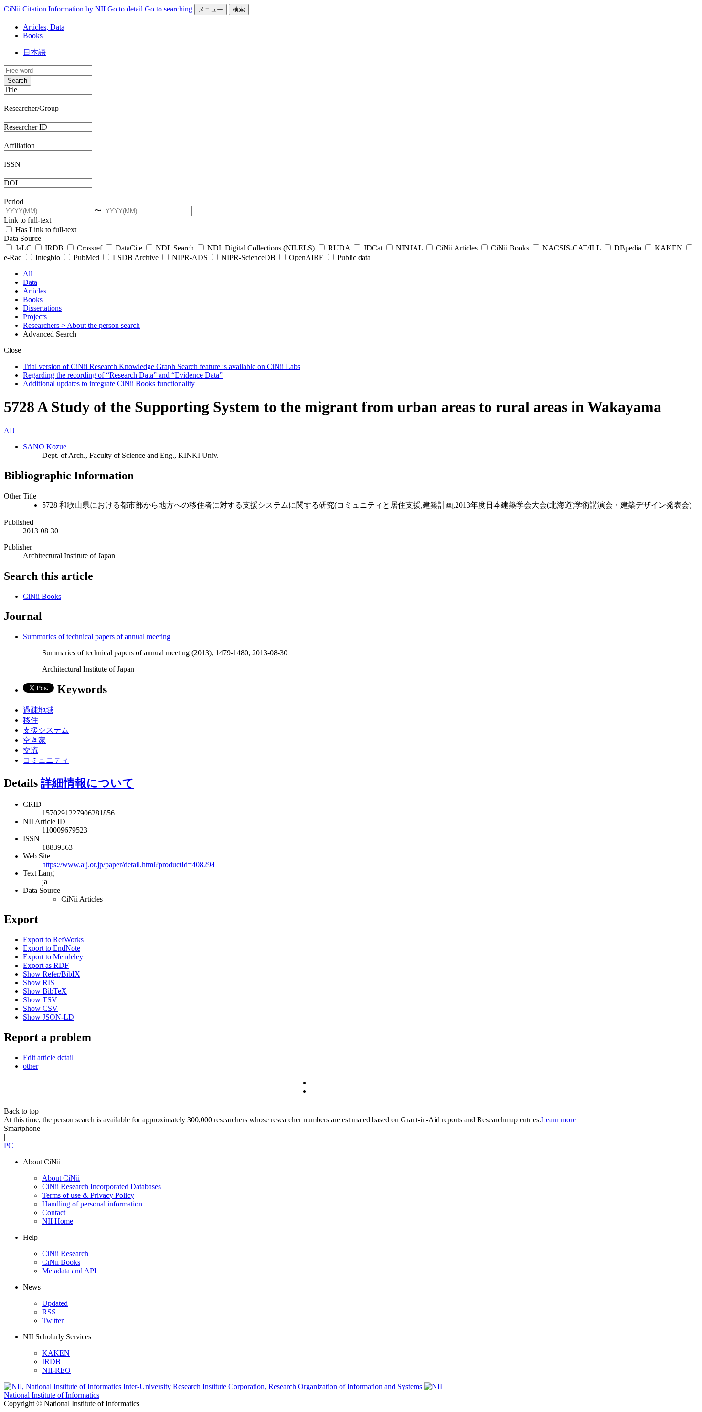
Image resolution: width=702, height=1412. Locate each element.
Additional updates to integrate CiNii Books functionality (109, 384)
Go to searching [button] (168, 9)
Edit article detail (48, 1058)
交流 (30, 750)
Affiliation (19, 145)
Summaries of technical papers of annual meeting (96, 636)
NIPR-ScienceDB (248, 257)
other (30, 1066)
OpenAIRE (306, 257)
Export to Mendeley (53, 957)
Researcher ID (25, 127)
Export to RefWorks (53, 939)
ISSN (12, 164)
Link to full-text (27, 220)
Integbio (47, 257)
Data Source (22, 238)
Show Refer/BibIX (51, 974)
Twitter (53, 1320)
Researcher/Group (31, 108)
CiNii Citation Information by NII (55, 9)
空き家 (34, 740)
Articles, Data (43, 27)
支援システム (46, 730)
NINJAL (409, 248)
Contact (53, 1212)
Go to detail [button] (125, 9)
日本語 (34, 52)
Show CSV (40, 1008)
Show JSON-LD (48, 1017)
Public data (353, 257)
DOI (11, 183)
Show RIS (38, 982)
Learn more (558, 1120)
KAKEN (668, 248)
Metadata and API (69, 1271)
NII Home (57, 1221)
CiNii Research (65, 1253)
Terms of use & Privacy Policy (88, 1195)
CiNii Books (510, 248)
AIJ (9, 430)
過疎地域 (38, 710)
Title (10, 90)
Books (33, 36)
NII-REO (56, 1370)
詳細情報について (87, 783)
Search (17, 80)
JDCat (373, 248)
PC (8, 1145)
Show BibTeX (45, 991)
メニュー (210, 9)
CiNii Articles (456, 248)
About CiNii (61, 1178)
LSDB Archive (135, 257)
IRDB (54, 248)
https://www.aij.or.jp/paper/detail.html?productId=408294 (128, 864)
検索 (239, 9)
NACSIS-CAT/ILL (572, 248)
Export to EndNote (51, 948)
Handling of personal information (92, 1204)
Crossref (89, 248)
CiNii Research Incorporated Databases (101, 1187)
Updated (55, 1303)
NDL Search (175, 248)
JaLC (23, 248)
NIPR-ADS (190, 257)
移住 (30, 720)
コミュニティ (46, 760)
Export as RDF (46, 965)
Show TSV (40, 1000)
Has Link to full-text (44, 230)
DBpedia (627, 248)
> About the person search (100, 325)
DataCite (129, 248)
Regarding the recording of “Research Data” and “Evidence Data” (123, 375)
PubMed (86, 257)
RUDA (339, 248)
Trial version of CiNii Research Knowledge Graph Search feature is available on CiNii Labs (161, 366)
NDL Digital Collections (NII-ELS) (261, 248)
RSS (49, 1312)
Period (13, 201)
